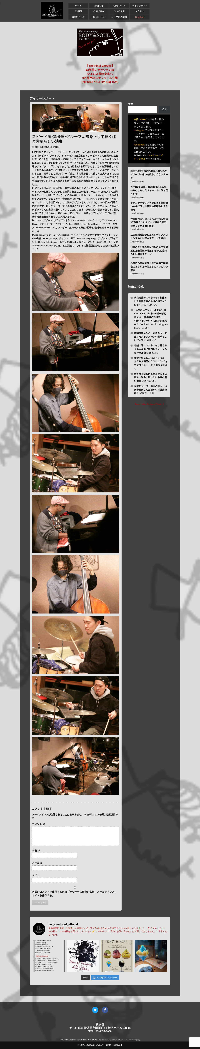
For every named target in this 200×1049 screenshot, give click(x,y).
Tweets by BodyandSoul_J (149, 404)
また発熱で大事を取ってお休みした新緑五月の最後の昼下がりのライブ (150, 301)
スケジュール (119, 5)
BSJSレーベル (99, 16)
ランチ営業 (119, 11)
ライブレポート (139, 5)
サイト (36, 875)
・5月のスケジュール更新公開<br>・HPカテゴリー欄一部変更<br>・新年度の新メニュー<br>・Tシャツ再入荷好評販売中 (150, 317)
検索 (130, 103)
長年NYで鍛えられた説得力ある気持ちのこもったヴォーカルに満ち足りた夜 (149, 190)
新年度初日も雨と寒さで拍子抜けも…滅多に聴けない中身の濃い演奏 (150, 377)
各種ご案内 (98, 11)
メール (37, 862)
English (139, 16)
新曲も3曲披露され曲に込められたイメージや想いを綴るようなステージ (149, 174)
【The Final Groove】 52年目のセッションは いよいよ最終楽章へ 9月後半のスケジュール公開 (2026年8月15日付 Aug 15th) (100, 74)
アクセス (139, 11)
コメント (38, 824)
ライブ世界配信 (119, 16)
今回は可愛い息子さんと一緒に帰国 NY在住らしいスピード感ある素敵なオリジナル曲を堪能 (149, 222)
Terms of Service (128, 1040)
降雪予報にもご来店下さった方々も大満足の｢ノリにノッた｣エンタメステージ (150, 361)
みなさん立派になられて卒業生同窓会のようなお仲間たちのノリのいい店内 (149, 266)
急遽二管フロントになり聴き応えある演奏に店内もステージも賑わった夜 (150, 349)
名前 (36, 850)
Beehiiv (160, 365)
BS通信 (78, 11)
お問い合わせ (78, 16)
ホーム (78, 5)
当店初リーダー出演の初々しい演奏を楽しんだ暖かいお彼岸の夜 (150, 389)
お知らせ (98, 5)
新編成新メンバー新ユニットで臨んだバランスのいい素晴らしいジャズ (150, 336)
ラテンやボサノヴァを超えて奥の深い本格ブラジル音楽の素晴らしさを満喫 (149, 206)
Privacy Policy (111, 1040)
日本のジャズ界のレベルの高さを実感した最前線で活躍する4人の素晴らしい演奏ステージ (149, 250)
